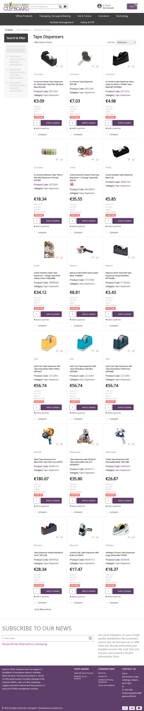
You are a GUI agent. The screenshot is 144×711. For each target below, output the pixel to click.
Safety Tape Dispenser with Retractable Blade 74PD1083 (117, 460)
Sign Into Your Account (83, 673)
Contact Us (102, 676)
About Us (102, 673)
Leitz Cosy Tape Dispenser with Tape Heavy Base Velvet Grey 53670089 (119, 369)
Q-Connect (38, 74)
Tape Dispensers (51, 95)
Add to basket (53, 122)
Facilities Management (62, 22)
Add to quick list (42, 128)
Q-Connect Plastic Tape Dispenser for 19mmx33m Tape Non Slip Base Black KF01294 (48, 84)
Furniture (104, 16)
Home (9, 29)
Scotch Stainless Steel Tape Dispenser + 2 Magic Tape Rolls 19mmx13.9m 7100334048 (47, 275)
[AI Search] (65, 6)
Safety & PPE (87, 22)
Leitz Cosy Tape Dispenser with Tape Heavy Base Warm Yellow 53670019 (47, 369)
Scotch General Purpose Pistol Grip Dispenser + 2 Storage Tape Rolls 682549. (84, 177)
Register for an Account (80, 677)
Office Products (24, 16)
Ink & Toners (84, 16)
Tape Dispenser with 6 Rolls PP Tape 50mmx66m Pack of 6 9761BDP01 (83, 462)
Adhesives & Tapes (42, 29)
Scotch (72, 167)
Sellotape (110, 545)
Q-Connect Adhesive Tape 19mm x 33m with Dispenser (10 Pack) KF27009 (48, 177)
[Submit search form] (60, 6)
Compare (42, 134)
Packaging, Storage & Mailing (54, 16)
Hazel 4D (37, 452)
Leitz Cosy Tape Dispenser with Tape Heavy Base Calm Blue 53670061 (83, 369)
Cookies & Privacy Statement (105, 680)
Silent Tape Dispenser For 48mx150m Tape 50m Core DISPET (48, 460)
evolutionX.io (57, 708)
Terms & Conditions (106, 685)
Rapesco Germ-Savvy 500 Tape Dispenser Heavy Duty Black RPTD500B (118, 275)
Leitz (36, 359)
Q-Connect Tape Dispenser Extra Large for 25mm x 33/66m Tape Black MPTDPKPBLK (119, 84)
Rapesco (73, 265)
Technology (122, 16)
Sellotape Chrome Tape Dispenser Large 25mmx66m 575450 (120, 553)
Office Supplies (23, 29)
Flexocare (38, 545)
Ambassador (75, 452)
